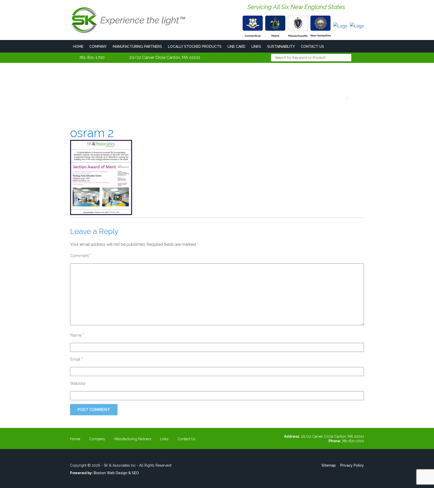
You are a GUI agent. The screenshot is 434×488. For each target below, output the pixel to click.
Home (78, 47)
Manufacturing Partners (137, 47)
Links (256, 47)
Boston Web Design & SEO (116, 473)
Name (77, 335)
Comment (80, 255)
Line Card (236, 47)
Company (98, 47)
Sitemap (328, 465)
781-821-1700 (92, 57)
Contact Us (312, 47)
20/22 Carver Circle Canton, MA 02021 (164, 57)
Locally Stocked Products (195, 47)
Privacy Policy (352, 465)
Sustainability (281, 47)
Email (76, 359)
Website (77, 383)
